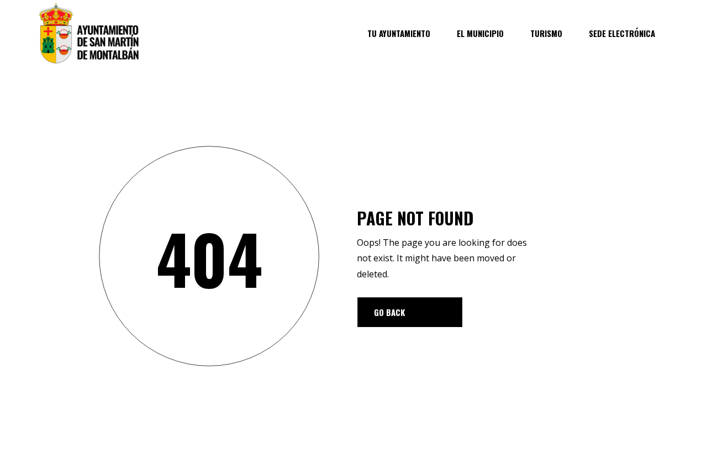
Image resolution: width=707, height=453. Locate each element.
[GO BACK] (410, 312)
